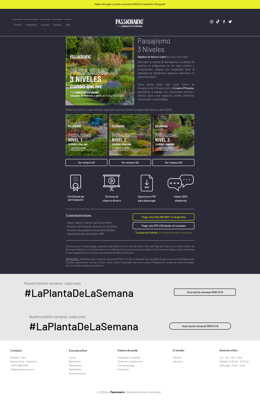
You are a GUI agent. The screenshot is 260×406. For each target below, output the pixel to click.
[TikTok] (218, 21)
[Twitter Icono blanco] (230, 21)
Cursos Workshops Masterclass (75, 361)
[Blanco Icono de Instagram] (211, 21)
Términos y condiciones (130, 361)
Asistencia (123, 369)
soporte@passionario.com (80, 252)
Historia (177, 357)
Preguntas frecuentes (129, 357)
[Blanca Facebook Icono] (224, 21)
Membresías (75, 369)
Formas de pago (126, 365)
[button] (57, 23)
